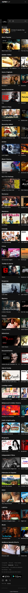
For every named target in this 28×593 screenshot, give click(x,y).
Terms (16, 565)
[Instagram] (3, 580)
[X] (10, 580)
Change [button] (9, 583)
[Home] (6, 1)
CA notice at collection (16, 567)
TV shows (4, 565)
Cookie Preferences (14, 591)
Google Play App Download (17, 576)
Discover (11, 562)
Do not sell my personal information (11, 572)
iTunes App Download (6, 576)
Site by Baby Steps (22, 588)
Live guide (4, 562)
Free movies (18, 562)
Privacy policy (5, 567)
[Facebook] (6, 580)
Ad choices (5, 569)
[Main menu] (25, 2)
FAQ (10, 569)
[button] (14, 31)
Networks (10, 565)
